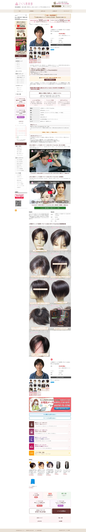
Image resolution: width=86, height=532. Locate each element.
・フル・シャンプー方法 (20, 185)
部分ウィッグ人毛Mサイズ (45, 24)
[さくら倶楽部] (24, 5)
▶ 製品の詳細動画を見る (50, 79)
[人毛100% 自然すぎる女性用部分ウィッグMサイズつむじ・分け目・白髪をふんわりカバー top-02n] (33, 465)
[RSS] (16, 210)
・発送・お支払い (19, 151)
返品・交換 (61, 517)
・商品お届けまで (19, 148)
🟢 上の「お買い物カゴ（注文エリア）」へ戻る (50, 207)
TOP (20, 11)
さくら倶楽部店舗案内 (38, 530)
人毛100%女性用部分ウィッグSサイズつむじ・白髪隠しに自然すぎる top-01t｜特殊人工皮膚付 (50, 471)
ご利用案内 (31, 11)
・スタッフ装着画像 (19, 168)
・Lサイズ (17, 66)
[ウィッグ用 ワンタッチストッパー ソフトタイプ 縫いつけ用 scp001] (58, 465)
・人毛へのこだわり (19, 182)
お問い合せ (43, 11)
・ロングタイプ (18, 68)
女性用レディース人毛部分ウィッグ (35, 24)
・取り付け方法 (18, 165)
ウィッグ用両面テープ (33, 486)
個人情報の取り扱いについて (20, 530)
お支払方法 (40, 521)
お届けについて (39, 517)
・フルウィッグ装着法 (19, 183)
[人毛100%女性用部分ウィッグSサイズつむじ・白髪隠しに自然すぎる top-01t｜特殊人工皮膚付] (50, 465)
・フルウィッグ (18, 89)
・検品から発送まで (19, 163)
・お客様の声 (18, 187)
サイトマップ (66, 11)
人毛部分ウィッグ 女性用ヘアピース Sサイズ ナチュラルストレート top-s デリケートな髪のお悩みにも (41, 471)
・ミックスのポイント (19, 178)
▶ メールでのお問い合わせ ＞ (50, 418)
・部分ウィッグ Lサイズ (20, 82)
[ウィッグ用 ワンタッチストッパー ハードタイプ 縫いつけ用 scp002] (67, 465)
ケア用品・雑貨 (18, 94)
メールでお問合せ (61, 511)
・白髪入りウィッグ (19, 91)
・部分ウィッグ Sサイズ (20, 79)
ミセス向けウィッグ (19, 85)
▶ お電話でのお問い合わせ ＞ (50, 414)
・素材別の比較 (18, 180)
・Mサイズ (18, 64)
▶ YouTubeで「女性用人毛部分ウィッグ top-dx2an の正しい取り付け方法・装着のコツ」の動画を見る (50, 173)
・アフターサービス (19, 155)
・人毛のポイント (19, 176)
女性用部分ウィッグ (19, 61)
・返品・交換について (19, 153)
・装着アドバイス (19, 166)
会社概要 (60, 521)
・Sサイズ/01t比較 (19, 159)
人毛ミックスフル (19, 71)
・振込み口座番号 (19, 149)
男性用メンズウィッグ (19, 73)
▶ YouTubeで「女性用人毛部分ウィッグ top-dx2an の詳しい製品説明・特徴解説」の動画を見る (50, 205)
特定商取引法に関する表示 (30, 530)
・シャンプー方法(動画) (20, 170)
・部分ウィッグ (18, 87)
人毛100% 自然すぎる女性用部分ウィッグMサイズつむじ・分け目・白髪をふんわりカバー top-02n (33, 471)
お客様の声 (55, 11)
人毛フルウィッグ (19, 58)
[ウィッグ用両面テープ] (33, 481)
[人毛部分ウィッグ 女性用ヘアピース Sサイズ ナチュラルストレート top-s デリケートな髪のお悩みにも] (41, 465)
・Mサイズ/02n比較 (19, 161)
